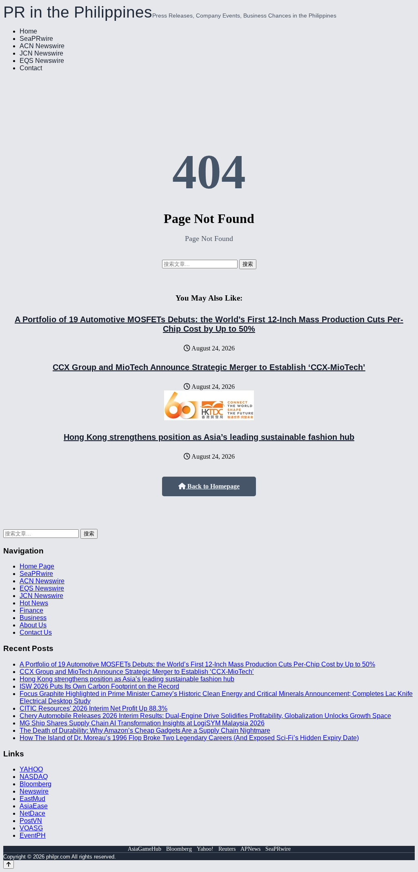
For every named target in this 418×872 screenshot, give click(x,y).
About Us (33, 625)
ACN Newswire (42, 45)
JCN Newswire (41, 53)
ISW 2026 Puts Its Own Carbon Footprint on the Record (99, 686)
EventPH (33, 835)
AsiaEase (34, 806)
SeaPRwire (36, 38)
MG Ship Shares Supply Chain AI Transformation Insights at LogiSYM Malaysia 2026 (142, 723)
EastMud (32, 798)
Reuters (227, 849)
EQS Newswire (42, 60)
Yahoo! (205, 849)
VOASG (31, 828)
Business (33, 617)
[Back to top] (8, 864)
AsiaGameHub (144, 849)
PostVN (31, 820)
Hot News (34, 603)
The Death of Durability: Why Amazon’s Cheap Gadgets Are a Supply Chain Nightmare (145, 730)
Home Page (37, 566)
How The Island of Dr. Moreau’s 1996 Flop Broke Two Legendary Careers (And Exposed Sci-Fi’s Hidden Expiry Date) (189, 737)
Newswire (34, 791)
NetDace (32, 813)
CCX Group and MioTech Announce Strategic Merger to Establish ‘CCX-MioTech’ (209, 367)
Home (28, 31)
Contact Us (36, 632)
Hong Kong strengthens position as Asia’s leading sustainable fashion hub (209, 437)
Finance (31, 610)
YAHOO (31, 769)
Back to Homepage (213, 486)
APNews (250, 849)
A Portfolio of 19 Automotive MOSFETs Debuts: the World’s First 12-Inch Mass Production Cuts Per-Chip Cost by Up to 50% (209, 324)
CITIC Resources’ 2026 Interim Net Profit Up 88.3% (93, 708)
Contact (31, 68)
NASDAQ (34, 776)
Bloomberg (35, 784)
